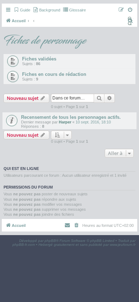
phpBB (50, 241)
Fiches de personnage (45, 40)
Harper (65, 122)
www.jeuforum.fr (122, 245)
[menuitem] (22, 10)
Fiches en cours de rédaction (54, 74)
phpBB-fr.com (23, 245)
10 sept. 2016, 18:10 (93, 122)
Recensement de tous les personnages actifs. (71, 117)
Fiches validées (39, 59)
